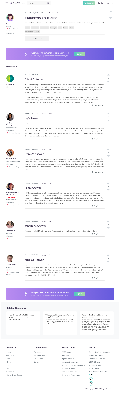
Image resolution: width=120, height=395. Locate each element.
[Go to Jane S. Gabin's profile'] (10, 259)
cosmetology (44, 28)
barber (65, 28)
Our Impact (10, 355)
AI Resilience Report (96, 355)
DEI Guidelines (94, 362)
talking (37, 31)
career (27, 28)
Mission (9, 352)
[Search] (48, 3)
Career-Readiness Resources (99, 352)
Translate (51, 13)
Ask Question (89, 3)
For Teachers (39, 359)
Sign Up (100, 3)
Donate (36, 362)
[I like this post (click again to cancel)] (110, 11)
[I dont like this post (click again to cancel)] (110, 18)
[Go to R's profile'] (10, 18)
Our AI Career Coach (14, 375)
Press (8, 368)
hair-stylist (53, 28)
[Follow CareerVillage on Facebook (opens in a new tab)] (91, 376)
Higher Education (67, 359)
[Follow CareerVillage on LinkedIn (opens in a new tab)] (91, 380)
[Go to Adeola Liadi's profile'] (10, 79)
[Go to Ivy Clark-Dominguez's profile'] (10, 117)
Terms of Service (95, 365)
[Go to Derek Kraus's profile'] (10, 153)
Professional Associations (70, 372)
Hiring (8, 362)
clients (71, 28)
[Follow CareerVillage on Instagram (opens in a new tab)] (91, 384)
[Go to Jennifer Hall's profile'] (10, 225)
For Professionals (40, 355)
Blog (8, 365)
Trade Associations (68, 368)
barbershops (29, 31)
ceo (60, 28)
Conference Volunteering (70, 375)
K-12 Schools (66, 352)
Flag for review (97, 105)
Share (58, 13)
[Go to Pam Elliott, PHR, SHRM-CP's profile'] (10, 187)
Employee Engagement (69, 362)
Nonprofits (65, 355)
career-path (34, 28)
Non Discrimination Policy (98, 372)
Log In (108, 3)
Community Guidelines (97, 359)
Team (8, 359)
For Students (38, 352)
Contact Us (10, 372)
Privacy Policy (94, 368)
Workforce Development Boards (73, 365)
